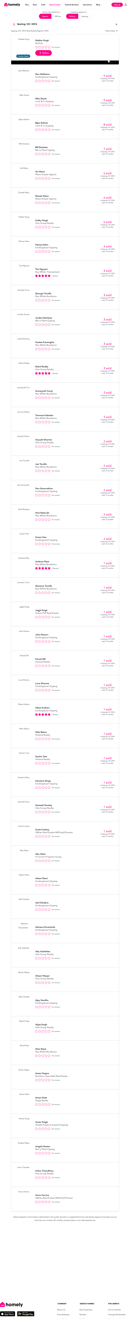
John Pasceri (41, 634)
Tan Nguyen (41, 269)
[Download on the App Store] (8, 1313)
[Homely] (17, 1304)
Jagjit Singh (41, 610)
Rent (35, 4)
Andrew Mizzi (42, 561)
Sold (43, 4)
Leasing (84, 16)
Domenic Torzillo (43, 585)
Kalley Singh (41, 220)
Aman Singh (41, 1121)
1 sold (107, 563)
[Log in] (126, 5)
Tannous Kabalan (44, 415)
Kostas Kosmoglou (44, 342)
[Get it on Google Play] (25, 1313)
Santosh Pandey (43, 805)
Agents (45, 16)
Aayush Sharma (43, 439)
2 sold (107, 441)
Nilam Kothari (42, 707)
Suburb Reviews (72, 4)
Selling (72, 16)
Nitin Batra (41, 732)
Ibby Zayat (41, 98)
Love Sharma (42, 683)
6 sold (107, 173)
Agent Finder (55, 4)
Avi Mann (40, 171)
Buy (27, 4)
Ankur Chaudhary (44, 1170)
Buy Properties (85, 1309)
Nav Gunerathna (44, 488)
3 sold (107, 295)
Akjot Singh (41, 1024)
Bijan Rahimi (41, 122)
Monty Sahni (41, 244)
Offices (57, 16)
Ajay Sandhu (41, 1000)
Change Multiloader (117, 1314)
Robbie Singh (42, 40)
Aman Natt (41, 1097)
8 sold (107, 124)
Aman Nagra (42, 1073)
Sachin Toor (41, 756)
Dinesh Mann (42, 195)
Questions (87, 4)
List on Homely (114, 1309)
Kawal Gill (40, 658)
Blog (98, 4)
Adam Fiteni (41, 878)
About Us (61, 1309)
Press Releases (63, 1314)
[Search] (14, 24)
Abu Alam (40, 853)
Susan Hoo (40, 537)
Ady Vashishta (42, 951)
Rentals (82, 1314)
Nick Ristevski (42, 512)
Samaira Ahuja (43, 780)
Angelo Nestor (42, 1146)
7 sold (107, 149)
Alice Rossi (40, 1048)
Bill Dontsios (41, 147)
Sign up (117, 4)
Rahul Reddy (41, 366)
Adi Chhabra (41, 902)
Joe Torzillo (41, 464)
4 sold (107, 246)
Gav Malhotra (42, 74)
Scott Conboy (42, 829)
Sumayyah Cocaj (44, 390)
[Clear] (116, 24)
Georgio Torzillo (43, 293)
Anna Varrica (42, 1195)
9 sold (107, 76)
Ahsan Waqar (42, 975)
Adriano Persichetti (45, 927)
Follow (45, 52)
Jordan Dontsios (43, 317)
